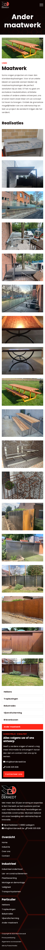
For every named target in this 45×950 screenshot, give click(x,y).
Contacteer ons (13, 774)
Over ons (6, 851)
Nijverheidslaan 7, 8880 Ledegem (19, 825)
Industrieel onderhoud (12, 869)
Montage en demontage (13, 882)
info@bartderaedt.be (15, 761)
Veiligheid (6, 887)
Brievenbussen (11, 719)
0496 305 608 (11, 767)
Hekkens (8, 691)
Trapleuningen (11, 698)
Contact (6, 855)
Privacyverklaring (8, 937)
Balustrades (10, 705)
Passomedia (12, 945)
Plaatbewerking (9, 878)
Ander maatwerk (12, 726)
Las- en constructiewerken (14, 873)
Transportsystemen (11, 891)
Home (4, 842)
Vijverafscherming (13, 712)
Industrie (6, 847)
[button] (22, 143)
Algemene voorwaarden (11, 941)
